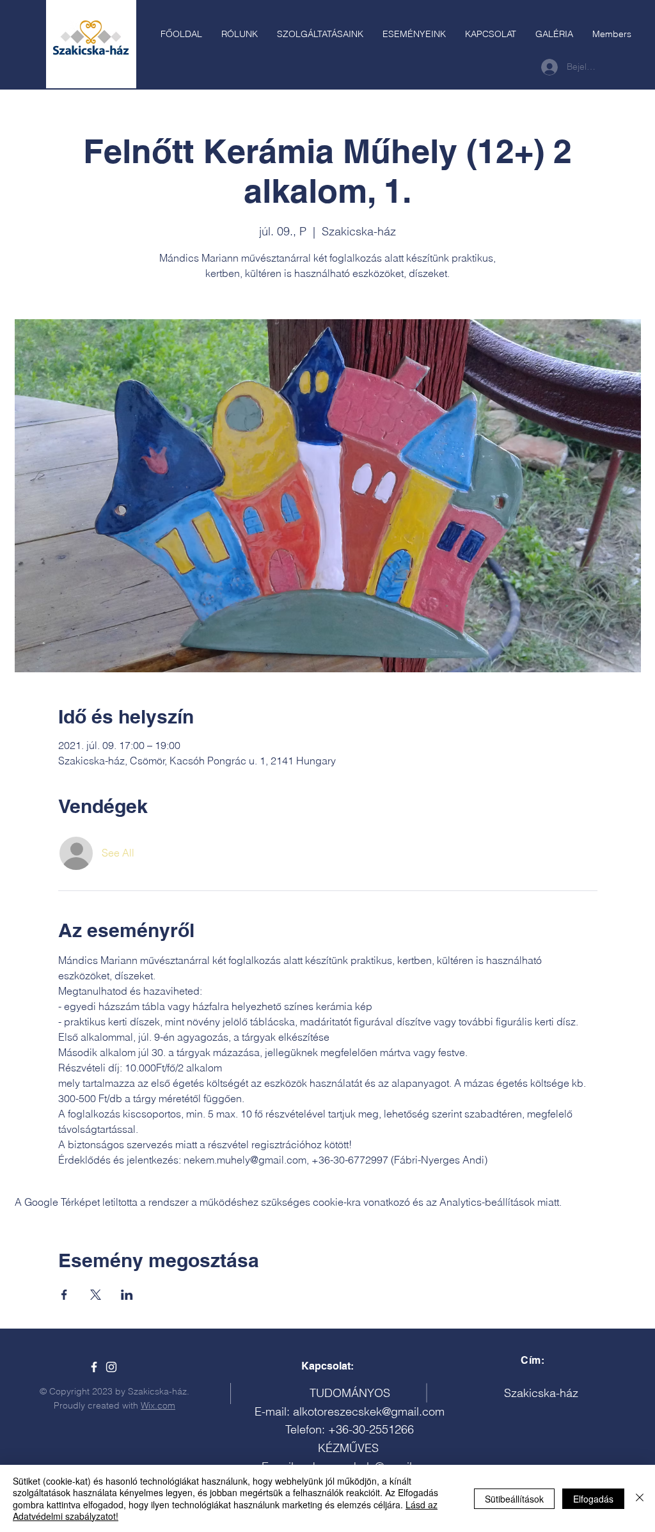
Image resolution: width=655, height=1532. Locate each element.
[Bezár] (639, 1498)
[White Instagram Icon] (111, 1367)
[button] (320, 33)
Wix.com (158, 1405)
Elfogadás (593, 1498)
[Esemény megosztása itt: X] (96, 1295)
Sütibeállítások (514, 1498)
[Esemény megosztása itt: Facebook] (64, 1295)
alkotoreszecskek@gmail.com (369, 1411)
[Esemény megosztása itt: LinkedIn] (127, 1295)
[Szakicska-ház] (94, 1367)
